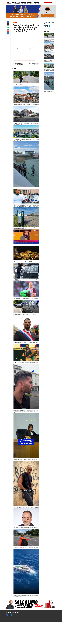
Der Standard (15, 52)
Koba (13, 33)
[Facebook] (45, 26)
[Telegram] (49, 26)
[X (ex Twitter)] (47, 26)
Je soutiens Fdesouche (48, 2)
